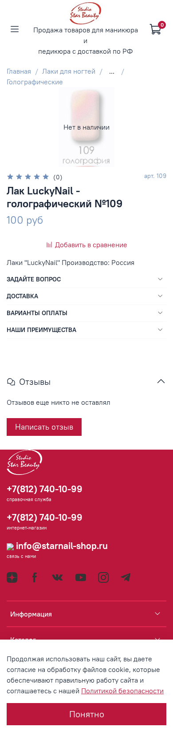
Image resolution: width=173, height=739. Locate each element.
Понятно (86, 713)
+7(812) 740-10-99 (45, 489)
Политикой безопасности (122, 690)
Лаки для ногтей (68, 71)
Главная (19, 71)
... (111, 71)
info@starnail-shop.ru (61, 546)
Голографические (35, 81)
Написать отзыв (44, 427)
